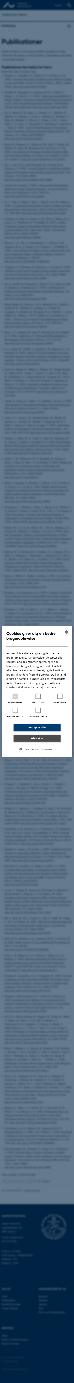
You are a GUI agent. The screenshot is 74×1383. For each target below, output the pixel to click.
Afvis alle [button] (37, 738)
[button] (37, 749)
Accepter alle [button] (37, 727)
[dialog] (37, 691)
